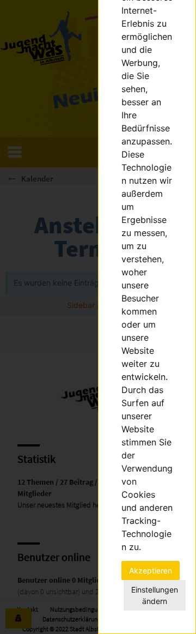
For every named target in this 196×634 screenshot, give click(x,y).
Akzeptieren (150, 570)
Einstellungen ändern (154, 595)
